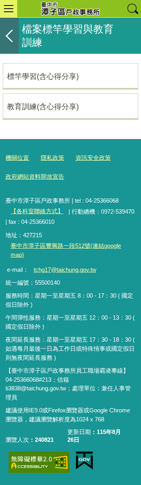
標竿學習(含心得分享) (43, 76)
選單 (8, 8)
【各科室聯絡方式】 (37, 211)
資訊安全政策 (93, 157)
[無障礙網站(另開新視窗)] (39, 462)
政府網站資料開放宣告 (34, 176)
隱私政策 (52, 157)
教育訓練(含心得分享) (43, 106)
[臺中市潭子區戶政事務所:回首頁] (70, 9)
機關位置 (17, 157)
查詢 (132, 8)
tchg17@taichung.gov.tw (65, 269)
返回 (9, 36)
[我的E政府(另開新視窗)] (84, 461)
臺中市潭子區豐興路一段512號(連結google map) (66, 250)
